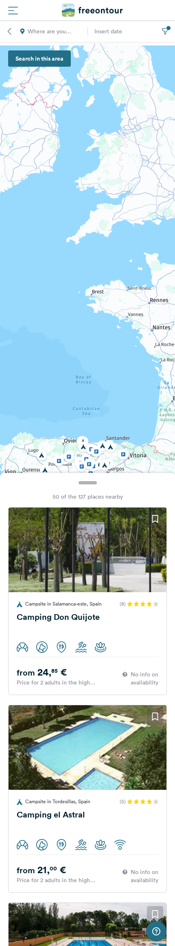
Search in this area (39, 58)
